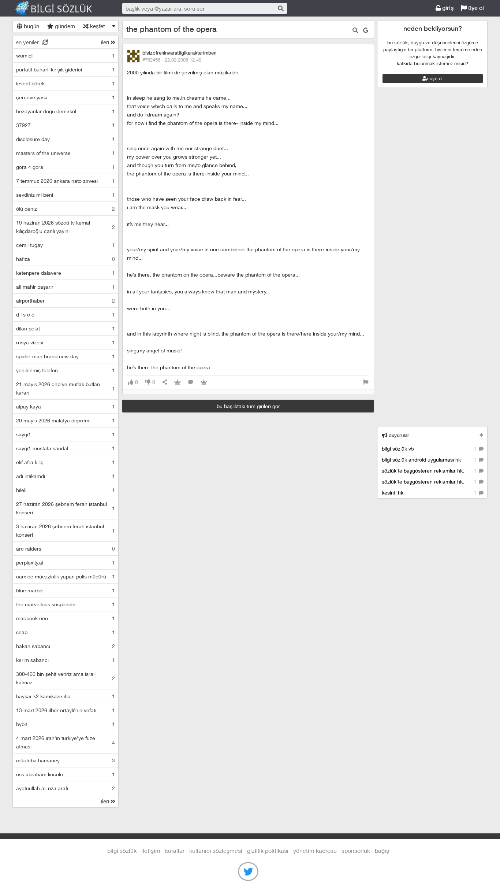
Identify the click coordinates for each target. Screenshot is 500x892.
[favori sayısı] (177, 382)
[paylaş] (164, 382)
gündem (64, 26)
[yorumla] (190, 382)
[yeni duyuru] (482, 435)
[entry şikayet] (365, 382)
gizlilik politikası (267, 850)
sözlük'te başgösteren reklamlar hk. (430, 470)
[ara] (280, 8)
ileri (106, 42)
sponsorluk (356, 850)
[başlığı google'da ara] (365, 30)
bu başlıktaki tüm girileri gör (248, 406)
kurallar (174, 850)
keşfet (97, 26)
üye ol (475, 7)
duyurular (398, 435)
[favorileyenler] (203, 382)
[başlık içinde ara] (355, 30)
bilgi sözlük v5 (430, 448)
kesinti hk (430, 492)
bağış (382, 850)
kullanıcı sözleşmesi (215, 850)
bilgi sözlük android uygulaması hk (430, 459)
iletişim (150, 850)
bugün (30, 26)
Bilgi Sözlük (60, 8)
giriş (447, 7)
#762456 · (171, 60)
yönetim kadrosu (315, 850)
